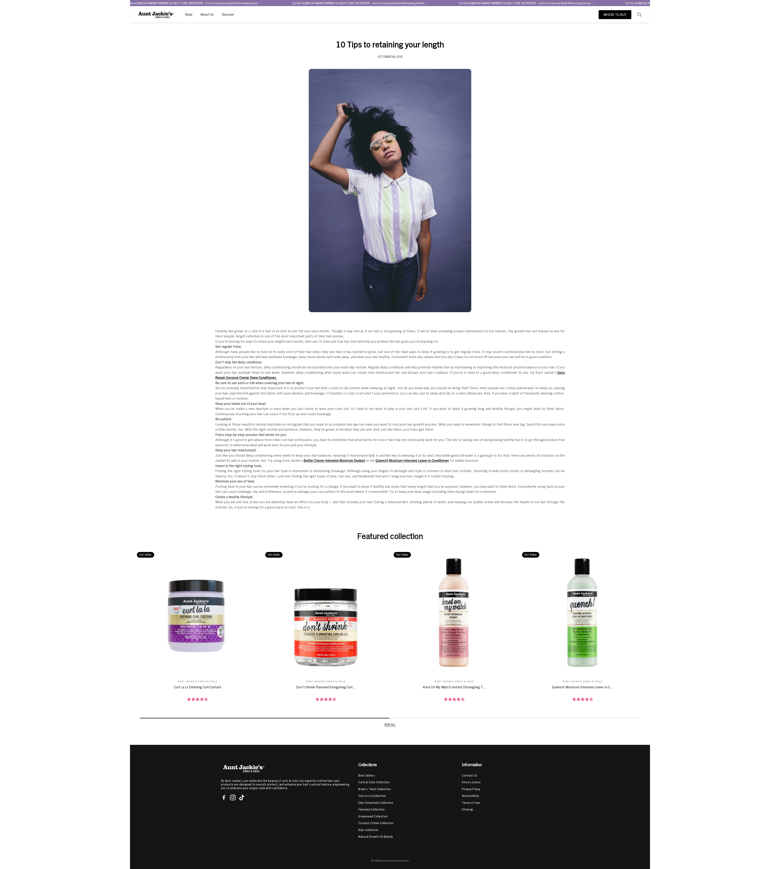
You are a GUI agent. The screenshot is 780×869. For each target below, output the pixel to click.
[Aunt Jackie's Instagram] (233, 797)
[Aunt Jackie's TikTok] (242, 797)
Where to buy (614, 14)
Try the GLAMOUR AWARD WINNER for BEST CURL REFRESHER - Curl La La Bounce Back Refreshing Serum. (382, 3)
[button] (639, 14)
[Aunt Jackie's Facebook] (224, 797)
